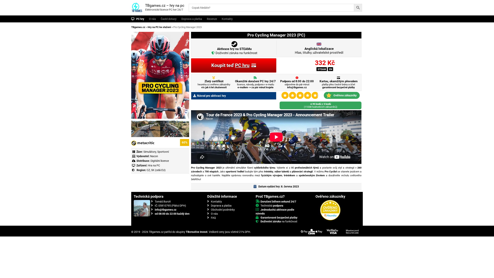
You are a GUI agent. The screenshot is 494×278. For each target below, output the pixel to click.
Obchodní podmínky (223, 209)
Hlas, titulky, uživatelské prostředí (319, 50)
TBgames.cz (138, 27)
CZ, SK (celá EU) (156, 170)
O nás (152, 18)
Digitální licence (159, 160)
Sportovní (163, 151)
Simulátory (149, 151)
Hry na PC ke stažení (159, 27)
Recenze (212, 18)
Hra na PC (153, 165)
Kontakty (227, 18)
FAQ (213, 217)
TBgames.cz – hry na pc (164, 5)
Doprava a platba (191, 18)
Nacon (154, 156)
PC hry (140, 18)
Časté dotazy (169, 18)
